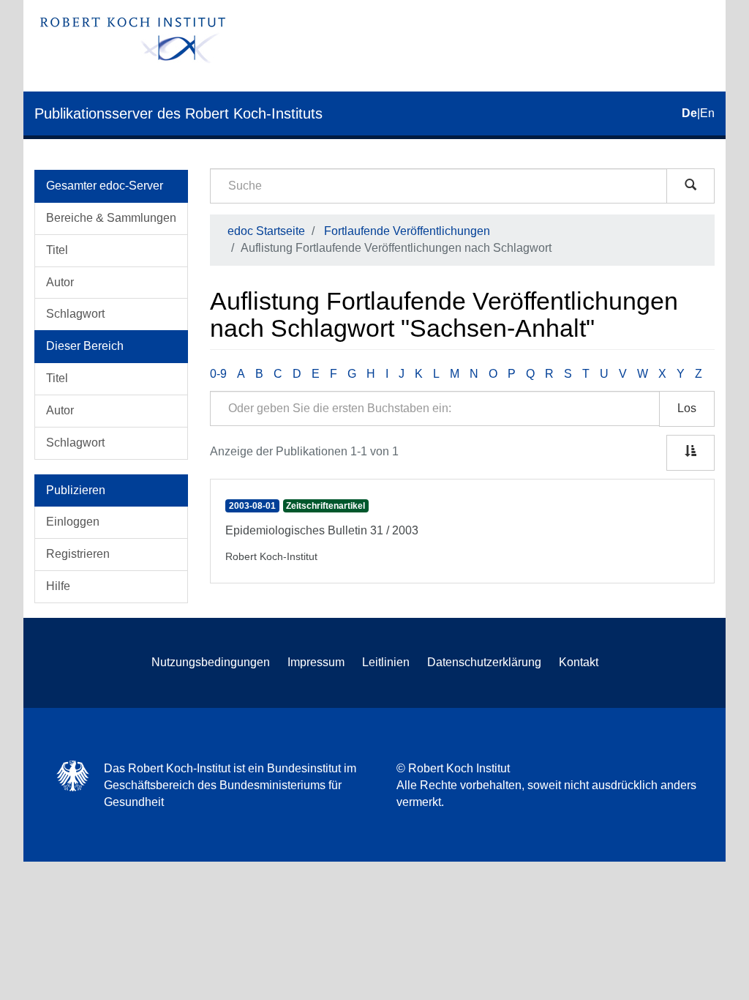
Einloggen (72, 521)
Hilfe (58, 586)
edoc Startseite (266, 231)
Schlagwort (75, 313)
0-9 (218, 373)
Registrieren (78, 554)
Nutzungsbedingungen (210, 662)
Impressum (316, 662)
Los (686, 408)
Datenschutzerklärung (484, 662)
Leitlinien (386, 662)
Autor (60, 282)
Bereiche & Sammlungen (111, 218)
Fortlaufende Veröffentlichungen (407, 231)
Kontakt (578, 662)
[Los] (690, 186)
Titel (57, 250)
